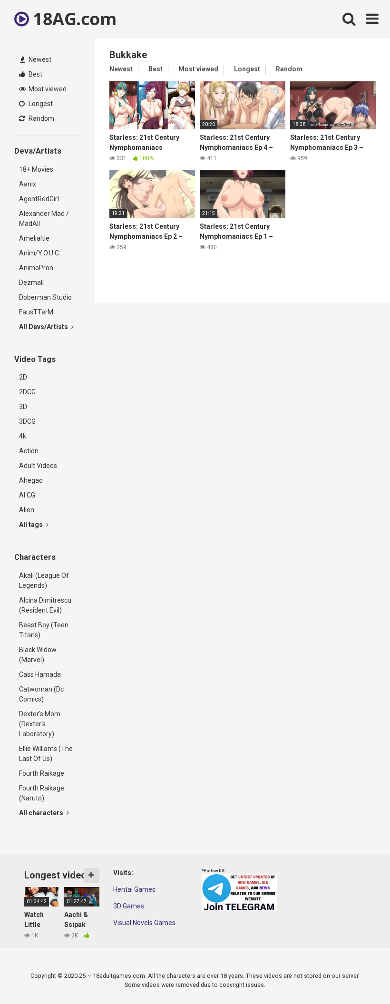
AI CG (27, 495)
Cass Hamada (40, 674)
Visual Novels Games (144, 922)
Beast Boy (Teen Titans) (43, 630)
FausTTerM (36, 312)
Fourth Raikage (41, 773)
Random (40, 118)
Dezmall (31, 282)
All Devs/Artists (44, 327)
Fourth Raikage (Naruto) (41, 793)
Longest (40, 103)
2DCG (27, 392)
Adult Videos (38, 465)
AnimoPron (36, 268)
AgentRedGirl (39, 199)
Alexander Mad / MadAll (44, 218)
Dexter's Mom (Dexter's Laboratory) (39, 724)
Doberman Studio (45, 297)
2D (23, 377)
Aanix (27, 184)
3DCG (27, 421)
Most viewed (47, 89)
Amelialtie (34, 238)
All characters (42, 813)
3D (23, 406)
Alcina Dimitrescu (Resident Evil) (45, 605)
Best (34, 74)
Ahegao (31, 480)
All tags (31, 524)
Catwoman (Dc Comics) (41, 694)
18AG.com (72, 18)
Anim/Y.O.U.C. (39, 253)
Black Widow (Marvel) (38, 654)
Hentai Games (134, 889)
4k (22, 436)
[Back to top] (358, 975)
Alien (26, 510)
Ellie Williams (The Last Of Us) (46, 753)
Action (29, 451)
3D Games (128, 906)
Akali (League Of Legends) (44, 580)
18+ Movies (36, 169)
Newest (39, 59)
